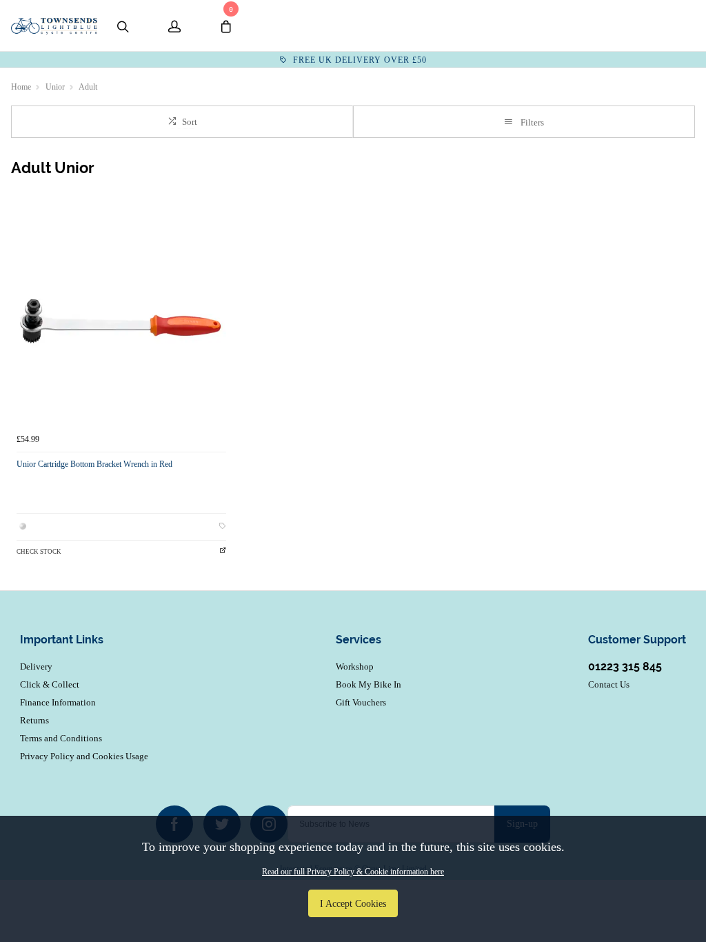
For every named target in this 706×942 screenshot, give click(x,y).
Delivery (36, 666)
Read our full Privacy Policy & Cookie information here (353, 872)
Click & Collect (49, 684)
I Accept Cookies (353, 903)
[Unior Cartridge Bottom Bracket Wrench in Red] (121, 321)
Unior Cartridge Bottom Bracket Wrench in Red (94, 464)
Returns (34, 720)
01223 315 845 (625, 666)
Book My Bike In (368, 684)
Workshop (355, 666)
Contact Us (608, 684)
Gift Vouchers (361, 702)
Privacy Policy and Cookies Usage (84, 756)
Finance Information (58, 702)
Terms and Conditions (61, 738)
